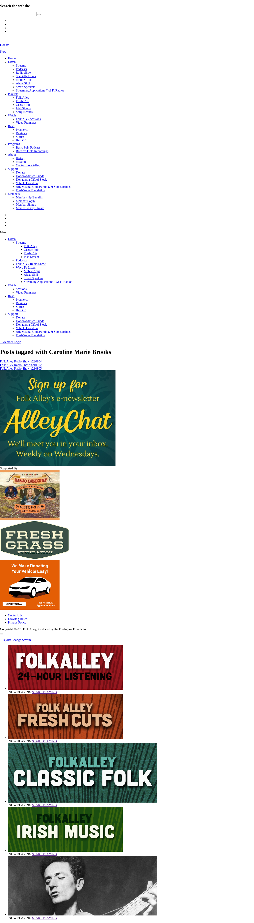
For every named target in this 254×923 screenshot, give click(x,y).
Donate (20, 172)
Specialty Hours (26, 76)
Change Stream (21, 640)
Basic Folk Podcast (28, 147)
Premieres (22, 129)
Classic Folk (23, 104)
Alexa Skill (23, 83)
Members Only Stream (30, 208)
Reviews (21, 133)
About (12, 154)
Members (14, 193)
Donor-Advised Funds (30, 176)
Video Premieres (26, 122)
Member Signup (26, 204)
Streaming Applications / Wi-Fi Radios (40, 90)
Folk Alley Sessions (28, 119)
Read (11, 126)
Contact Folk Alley (28, 165)
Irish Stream (23, 108)
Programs (14, 144)
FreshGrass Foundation (30, 190)
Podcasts (21, 69)
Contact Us (15, 615)
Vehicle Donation (27, 183)
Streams (21, 65)
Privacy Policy (17, 622)
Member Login (25, 201)
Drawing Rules (17, 619)
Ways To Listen (26, 267)
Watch (12, 115)
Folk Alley (22, 97)
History (20, 158)
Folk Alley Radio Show (31, 264)
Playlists (13, 94)
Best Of (21, 140)
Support (13, 169)
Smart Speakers (25, 87)
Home (12, 58)
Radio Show (24, 72)
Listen (12, 62)
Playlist (5, 640)
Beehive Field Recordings (32, 151)
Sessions (21, 289)
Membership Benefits (29, 197)
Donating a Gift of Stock (31, 179)
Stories (20, 136)
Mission (21, 161)
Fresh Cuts (22, 101)
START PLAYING (44, 692)
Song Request (24, 111)
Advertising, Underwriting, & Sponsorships (43, 186)
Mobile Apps (24, 79)
